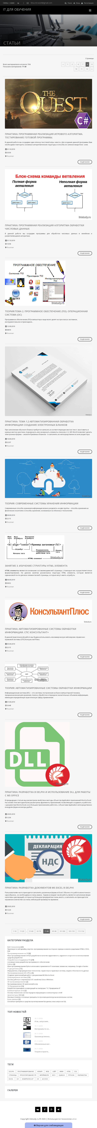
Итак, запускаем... (42, 1021)
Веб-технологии (13, 947)
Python (10, 964)
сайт (54, 1071)
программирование (26, 1071)
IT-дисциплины (13, 969)
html (69, 1071)
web (47, 1071)
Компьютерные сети (15, 990)
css (75, 1071)
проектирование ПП (28, 1075)
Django (62, 1075)
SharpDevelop (27, 1079)
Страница (13, 1075)
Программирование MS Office (19, 973)
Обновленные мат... (43, 1044)
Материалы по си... (42, 1029)
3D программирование (16, 982)
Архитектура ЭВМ (14, 995)
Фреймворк (44, 1075)
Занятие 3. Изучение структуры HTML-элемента (36, 565)
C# (18, 1079)
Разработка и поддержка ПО (19, 960)
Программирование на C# (17, 953)
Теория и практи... (42, 1051)
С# (38, 1079)
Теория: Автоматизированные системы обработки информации (48, 688)
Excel (11, 1079)
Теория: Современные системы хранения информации (41, 503)
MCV (53, 1075)
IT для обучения (17, 9)
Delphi (11, 1071)
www (61, 1071)
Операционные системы (17, 977)
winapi (40, 1071)
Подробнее (85, 162)
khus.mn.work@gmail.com (41, 3)
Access (45, 1079)
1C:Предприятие (14, 986)
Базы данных (12, 999)
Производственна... (43, 1036)
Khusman (10, 156)
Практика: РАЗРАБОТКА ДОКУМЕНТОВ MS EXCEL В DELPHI (39, 887)
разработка (82, 1075)
